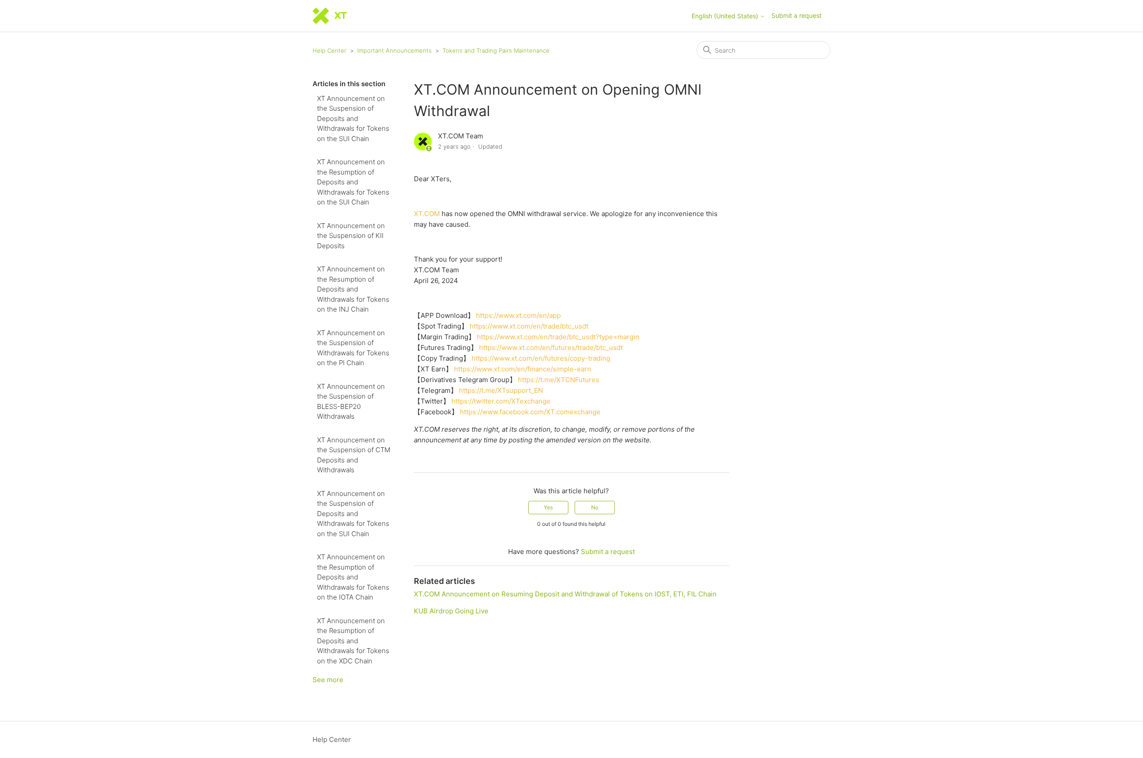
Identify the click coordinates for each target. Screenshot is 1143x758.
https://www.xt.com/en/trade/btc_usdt (529, 326)
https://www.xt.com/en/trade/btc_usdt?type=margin (558, 337)
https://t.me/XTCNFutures (558, 379)
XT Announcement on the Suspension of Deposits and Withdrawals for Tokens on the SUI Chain (353, 118)
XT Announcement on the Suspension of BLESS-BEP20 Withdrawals (351, 401)
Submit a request (797, 15)
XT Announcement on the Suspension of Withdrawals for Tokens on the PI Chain (353, 348)
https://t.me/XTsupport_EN (501, 390)
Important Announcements (394, 50)
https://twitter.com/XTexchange (501, 401)
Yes (548, 507)
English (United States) (726, 16)
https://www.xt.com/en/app (518, 315)
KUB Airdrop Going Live (451, 611)
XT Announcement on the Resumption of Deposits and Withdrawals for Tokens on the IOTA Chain (353, 577)
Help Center (329, 50)
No (594, 507)
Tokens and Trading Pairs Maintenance (496, 50)
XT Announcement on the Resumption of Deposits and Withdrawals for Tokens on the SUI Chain (353, 182)
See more (328, 679)
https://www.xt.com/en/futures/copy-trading (540, 358)
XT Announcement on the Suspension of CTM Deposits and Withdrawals (353, 455)
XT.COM (427, 213)
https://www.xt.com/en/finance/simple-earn (522, 369)
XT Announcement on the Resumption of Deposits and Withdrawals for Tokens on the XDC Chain (353, 640)
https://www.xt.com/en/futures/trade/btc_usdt (551, 347)
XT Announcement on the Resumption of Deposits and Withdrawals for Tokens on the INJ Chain (353, 289)
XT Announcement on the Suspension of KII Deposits (351, 235)
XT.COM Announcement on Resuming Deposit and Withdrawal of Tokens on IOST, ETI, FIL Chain (565, 594)
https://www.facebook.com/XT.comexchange (530, 412)
